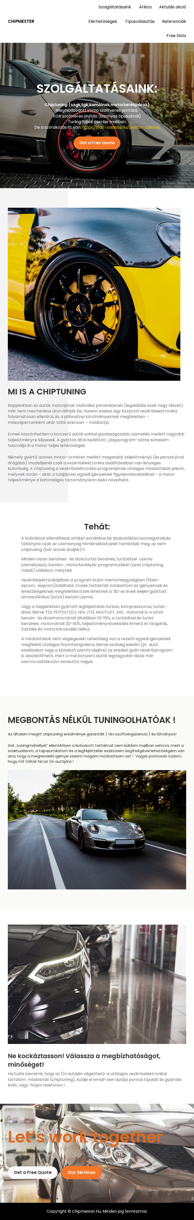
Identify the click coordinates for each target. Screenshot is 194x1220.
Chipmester (21, 21)
